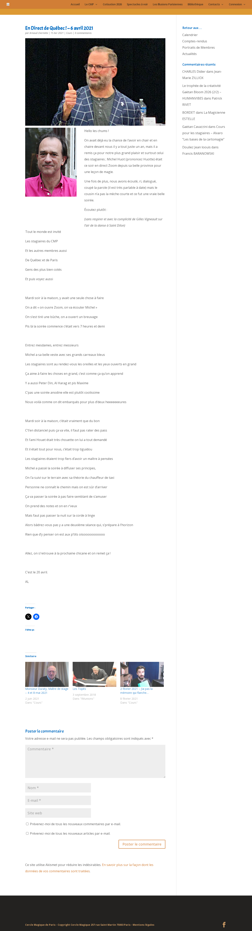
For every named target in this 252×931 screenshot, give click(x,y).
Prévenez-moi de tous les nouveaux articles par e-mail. (70, 833)
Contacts (214, 4)
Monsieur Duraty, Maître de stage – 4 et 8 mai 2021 (46, 691)
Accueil (75, 4)
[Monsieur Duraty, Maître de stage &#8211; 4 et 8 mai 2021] (47, 674)
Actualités (189, 54)
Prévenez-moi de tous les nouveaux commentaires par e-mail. (75, 824)
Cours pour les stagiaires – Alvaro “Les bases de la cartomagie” (203, 133)
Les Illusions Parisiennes (168, 4)
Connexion (235, 4)
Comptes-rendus (194, 41)
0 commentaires (83, 33)
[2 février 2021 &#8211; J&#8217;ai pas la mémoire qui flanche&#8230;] (142, 674)
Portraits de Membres (198, 47)
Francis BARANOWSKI (198, 153)
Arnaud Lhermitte (39, 33)
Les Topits (79, 689)
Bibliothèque (195, 4)
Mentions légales (143, 924)
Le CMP (89, 4)
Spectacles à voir (137, 4)
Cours (69, 33)
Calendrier (190, 35)
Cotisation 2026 (112, 4)
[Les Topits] (94, 674)
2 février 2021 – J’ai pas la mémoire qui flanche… (136, 691)
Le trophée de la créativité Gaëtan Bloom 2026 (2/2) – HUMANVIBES (201, 92)
